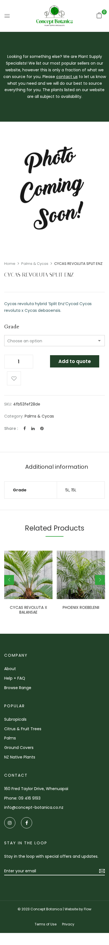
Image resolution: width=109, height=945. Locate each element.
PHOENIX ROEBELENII (81, 607)
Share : (11, 428)
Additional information (56, 467)
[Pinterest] (42, 428)
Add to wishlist (14, 378)
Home (9, 263)
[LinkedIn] (33, 428)
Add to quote (74, 361)
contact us (67, 76)
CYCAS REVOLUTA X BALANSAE (28, 610)
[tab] (56, 467)
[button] (99, 15)
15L (73, 490)
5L (67, 490)
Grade (11, 326)
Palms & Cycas (34, 263)
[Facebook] (24, 428)
